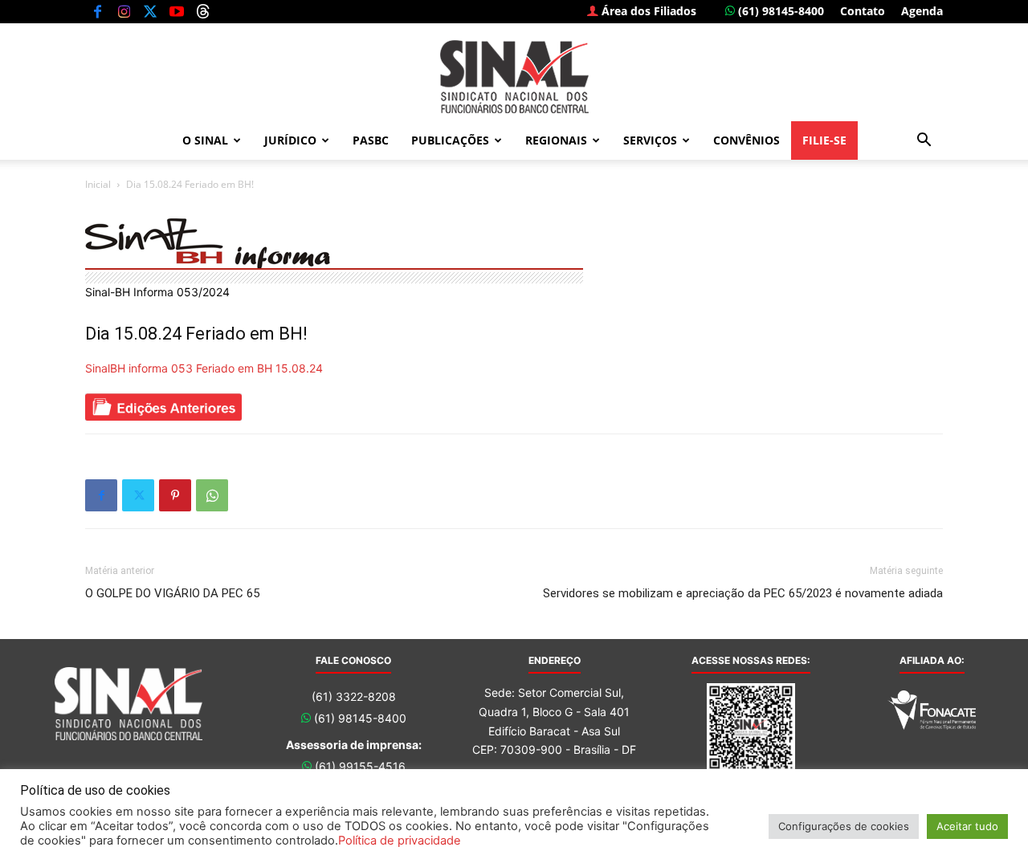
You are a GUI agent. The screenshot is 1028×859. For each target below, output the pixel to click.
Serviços (650, 140)
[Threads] (203, 11)
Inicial (98, 184)
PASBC (371, 140)
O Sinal (205, 140)
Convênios (746, 140)
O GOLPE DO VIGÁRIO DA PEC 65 (172, 593)
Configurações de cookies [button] (843, 826)
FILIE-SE (824, 140)
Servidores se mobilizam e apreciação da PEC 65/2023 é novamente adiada (743, 593)
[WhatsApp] (212, 495)
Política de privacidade (399, 840)
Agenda (922, 10)
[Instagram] (124, 11)
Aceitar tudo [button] (967, 826)
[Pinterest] (175, 495)
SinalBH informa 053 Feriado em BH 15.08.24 (204, 368)
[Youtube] (177, 11)
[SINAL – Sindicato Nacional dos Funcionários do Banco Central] (514, 76)
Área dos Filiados (647, 10)
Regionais (556, 140)
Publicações (450, 140)
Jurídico (290, 140)
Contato (862, 10)
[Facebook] (97, 11)
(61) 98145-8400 (779, 10)
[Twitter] (150, 11)
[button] (923, 141)
